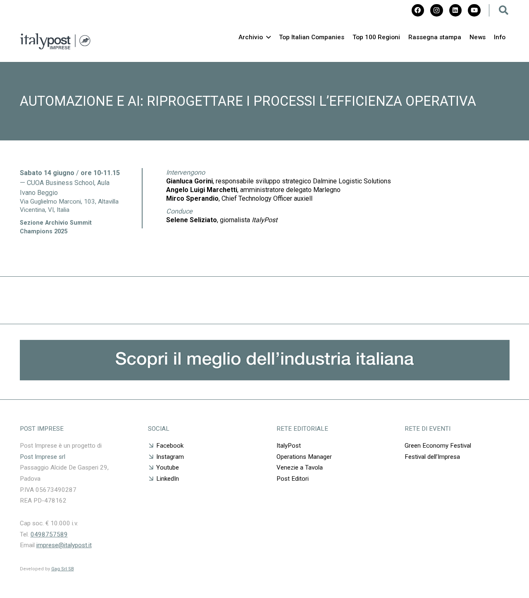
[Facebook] (418, 10)
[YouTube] (474, 10)
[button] (503, 10)
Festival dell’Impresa (432, 456)
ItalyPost (288, 445)
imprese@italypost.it (64, 545)
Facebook (169, 445)
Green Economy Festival (439, 445)
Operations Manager (304, 456)
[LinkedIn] (455, 10)
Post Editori (292, 478)
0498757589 (49, 534)
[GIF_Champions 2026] (265, 377)
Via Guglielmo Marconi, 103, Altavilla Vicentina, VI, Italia (69, 206)
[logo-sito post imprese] (55, 41)
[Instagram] (436, 10)
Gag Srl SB (62, 569)
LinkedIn (167, 478)
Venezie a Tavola (299, 467)
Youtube (167, 467)
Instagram (170, 456)
